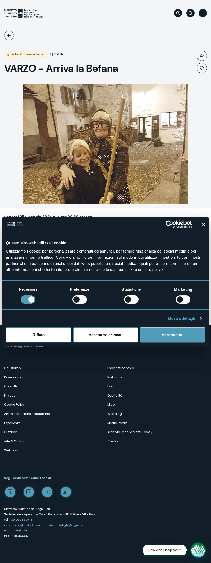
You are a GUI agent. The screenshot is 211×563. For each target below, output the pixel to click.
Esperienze (12, 423)
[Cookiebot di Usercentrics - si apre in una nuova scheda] (169, 224)
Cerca (190, 13)
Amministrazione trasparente (27, 414)
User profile (178, 13)
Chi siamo (12, 368)
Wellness (11, 450)
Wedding (114, 414)
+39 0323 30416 (21, 520)
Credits (113, 441)
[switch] (79, 299)
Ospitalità (114, 395)
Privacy (9, 395)
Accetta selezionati (105, 335)
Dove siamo (13, 377)
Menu (203, 13)
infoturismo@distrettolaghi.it (25, 525)
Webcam (114, 377)
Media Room (117, 423)
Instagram (29, 492)
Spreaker (66, 492)
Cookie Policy (14, 404)
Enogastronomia (120, 368)
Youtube (47, 492)
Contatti (10, 386)
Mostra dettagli (181, 318)
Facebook (10, 492)
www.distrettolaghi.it (19, 530)
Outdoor (10, 432)
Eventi (9, 35)
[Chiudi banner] (203, 224)
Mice (111, 404)
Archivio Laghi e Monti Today (129, 432)
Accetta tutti (172, 335)
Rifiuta (39, 335)
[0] (202, 68)
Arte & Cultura (15, 441)
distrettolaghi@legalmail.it (68, 525)
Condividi (202, 56)
